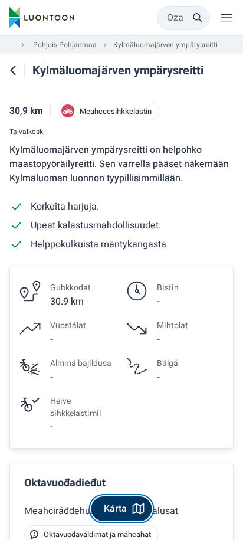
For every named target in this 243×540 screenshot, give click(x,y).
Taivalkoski (27, 131)
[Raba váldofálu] (226, 18)
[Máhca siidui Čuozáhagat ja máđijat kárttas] (13, 70)
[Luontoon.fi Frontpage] (41, 18)
